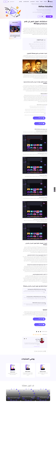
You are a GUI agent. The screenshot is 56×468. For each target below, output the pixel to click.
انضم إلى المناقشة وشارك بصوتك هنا (39, 351)
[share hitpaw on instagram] (54, 189)
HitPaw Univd (12, 372)
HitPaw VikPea (27, 371)
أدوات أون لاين (33, 1)
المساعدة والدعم (26, 1)
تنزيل (20, 1)
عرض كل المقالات (37, 346)
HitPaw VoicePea (45, 95)
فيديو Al (45, 1)
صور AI (41, 1)
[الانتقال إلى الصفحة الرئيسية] (50, 1)
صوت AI (37, 1)
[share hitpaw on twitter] (54, 188)
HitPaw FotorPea (43, 371)
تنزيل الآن (48, 16)
